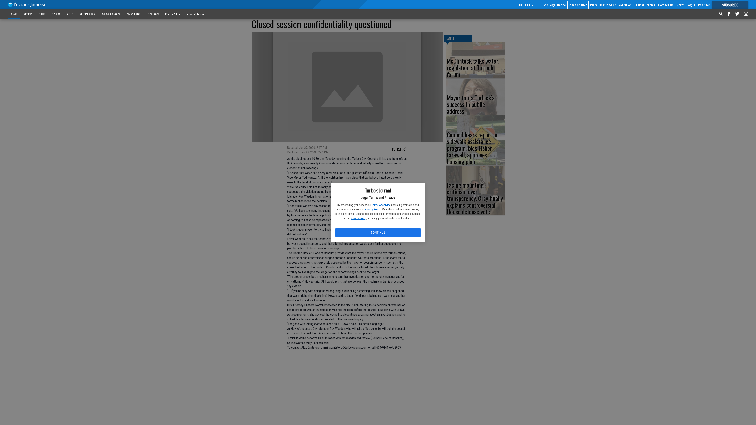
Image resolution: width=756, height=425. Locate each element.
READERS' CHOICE (110, 14)
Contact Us (666, 4)
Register (704, 4)
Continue (378, 232)
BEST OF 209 (528, 4)
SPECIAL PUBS (87, 14)
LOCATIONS (153, 14)
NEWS (14, 14)
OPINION (56, 14)
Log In (691, 4)
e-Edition (625, 4)
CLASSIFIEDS (133, 14)
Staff (680, 4)
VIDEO (70, 14)
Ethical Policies (645, 4)
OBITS (42, 14)
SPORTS (28, 14)
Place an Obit (578, 4)
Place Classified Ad (603, 4)
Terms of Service (381, 205)
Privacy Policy (372, 209)
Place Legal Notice (553, 4)
